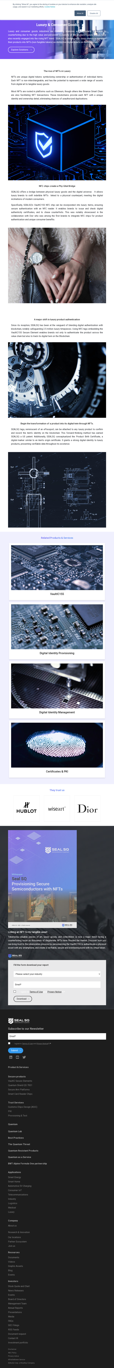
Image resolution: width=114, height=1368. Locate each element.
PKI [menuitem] (10, 1111)
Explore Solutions (20, 49)
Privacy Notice (54, 992)
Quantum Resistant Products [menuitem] (23, 1150)
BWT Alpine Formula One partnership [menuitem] (27, 1163)
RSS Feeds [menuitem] (13, 1329)
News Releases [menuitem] (16, 1290)
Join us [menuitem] (11, 1246)
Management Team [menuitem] (17, 1303)
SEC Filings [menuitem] (13, 1325)
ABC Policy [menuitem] (12, 1353)
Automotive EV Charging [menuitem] (19, 1186)
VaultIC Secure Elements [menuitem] (20, 1081)
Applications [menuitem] (14, 1172)
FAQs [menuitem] (10, 1321)
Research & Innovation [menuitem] (19, 1232)
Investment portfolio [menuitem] (18, 1342)
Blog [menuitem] (10, 1270)
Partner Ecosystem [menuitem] (17, 1241)
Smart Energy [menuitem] (14, 1177)
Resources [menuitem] (14, 1252)
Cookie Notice (49, 6)
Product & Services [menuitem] (18, 1067)
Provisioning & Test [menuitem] (17, 1115)
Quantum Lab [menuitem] (15, 1131)
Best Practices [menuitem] (16, 1138)
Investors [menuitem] (13, 1281)
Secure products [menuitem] (17, 1076)
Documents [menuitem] (13, 1257)
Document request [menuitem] (17, 1334)
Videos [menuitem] (11, 1261)
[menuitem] (57, 1235)
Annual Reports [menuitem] (15, 1308)
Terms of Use (36, 992)
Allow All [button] (80, 13)
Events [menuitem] (11, 1274)
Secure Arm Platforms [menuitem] (19, 1089)
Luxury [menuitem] (11, 1212)
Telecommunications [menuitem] (18, 1194)
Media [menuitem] (11, 1316)
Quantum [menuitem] (13, 1124)
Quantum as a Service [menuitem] (19, 1157)
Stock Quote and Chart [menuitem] (19, 1286)
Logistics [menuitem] (12, 1203)
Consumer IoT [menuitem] (15, 1190)
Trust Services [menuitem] (16, 1102)
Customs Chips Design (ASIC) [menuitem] (22, 1107)
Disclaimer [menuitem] (12, 1349)
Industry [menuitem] (12, 1199)
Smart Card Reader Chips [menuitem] (20, 1094)
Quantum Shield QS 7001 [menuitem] (20, 1085)
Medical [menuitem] (12, 1207)
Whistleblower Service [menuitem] (16, 1360)
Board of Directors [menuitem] (17, 1299)
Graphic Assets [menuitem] (15, 1266)
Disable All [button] (94, 13)
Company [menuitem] (13, 1220)
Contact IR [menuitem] (13, 1338)
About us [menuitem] (12, 1225)
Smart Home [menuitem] (14, 1181)
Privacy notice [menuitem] (13, 1356)
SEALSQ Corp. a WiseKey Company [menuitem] (21, 1363)
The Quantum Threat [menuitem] (19, 1144)
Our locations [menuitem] (14, 1237)
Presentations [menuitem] (15, 1312)
